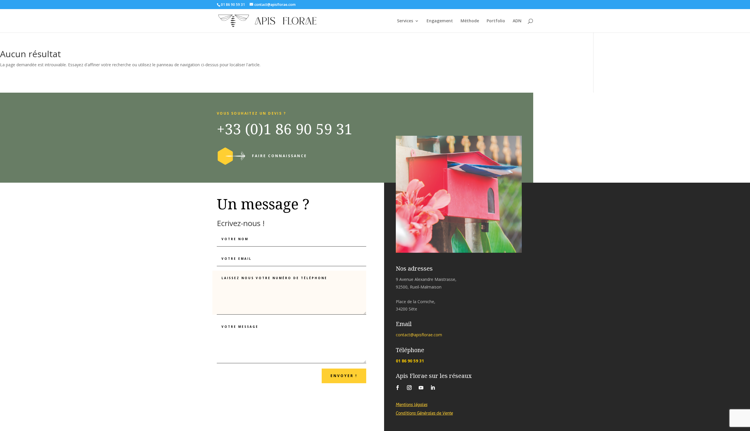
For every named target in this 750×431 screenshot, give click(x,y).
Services (405, 21)
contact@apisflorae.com (419, 334)
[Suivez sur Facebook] (397, 387)
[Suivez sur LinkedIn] (432, 387)
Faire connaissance (279, 155)
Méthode (470, 21)
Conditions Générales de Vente (424, 413)
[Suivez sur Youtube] (421, 387)
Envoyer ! (343, 375)
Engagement (440, 21)
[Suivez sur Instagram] (409, 387)
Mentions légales (411, 404)
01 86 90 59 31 (410, 361)
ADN (517, 21)
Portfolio (496, 21)
